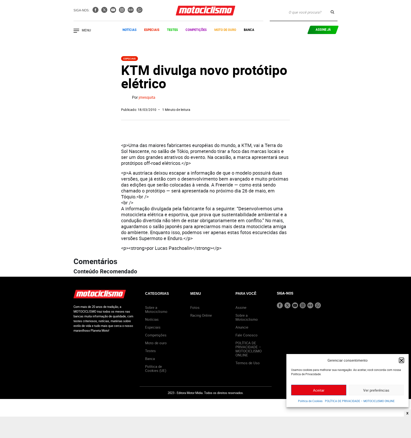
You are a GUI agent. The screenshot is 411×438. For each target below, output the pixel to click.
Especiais (151, 30)
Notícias (129, 30)
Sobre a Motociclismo (156, 309)
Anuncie (241, 327)
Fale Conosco (246, 335)
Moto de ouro (156, 342)
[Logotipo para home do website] (205, 11)
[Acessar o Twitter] (104, 11)
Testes (172, 30)
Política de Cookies (310, 401)
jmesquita (147, 97)
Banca (249, 30)
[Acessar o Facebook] (96, 11)
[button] (401, 360)
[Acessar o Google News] (131, 11)
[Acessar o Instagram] (122, 11)
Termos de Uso (247, 362)
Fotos (195, 307)
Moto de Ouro (225, 30)
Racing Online (201, 315)
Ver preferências (376, 390)
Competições (196, 30)
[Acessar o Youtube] (113, 11)
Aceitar (318, 390)
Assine (240, 307)
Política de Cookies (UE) (155, 368)
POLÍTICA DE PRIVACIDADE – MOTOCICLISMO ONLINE (360, 401)
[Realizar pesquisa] (332, 12)
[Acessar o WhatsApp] (139, 11)
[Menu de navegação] (76, 31)
